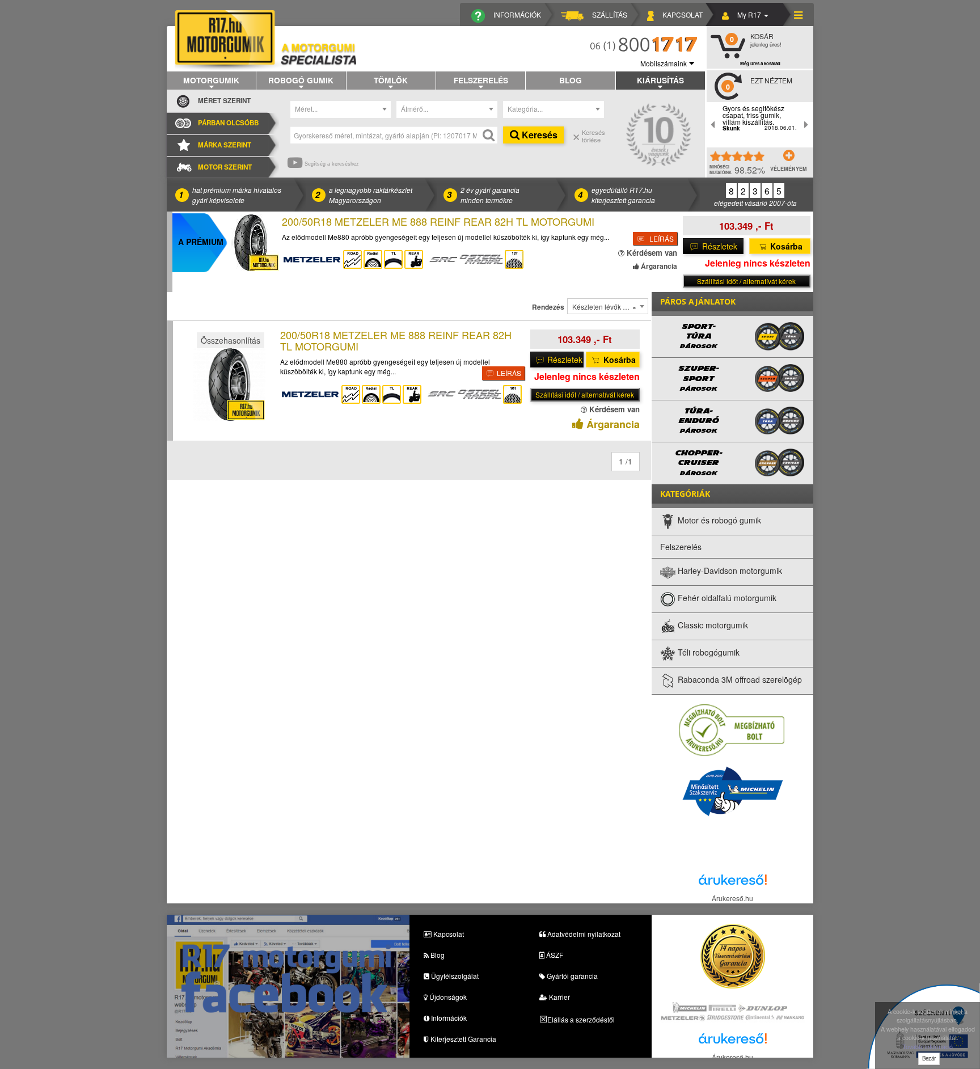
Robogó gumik (300, 80)
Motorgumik (211, 80)
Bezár (929, 1058)
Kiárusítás (660, 80)
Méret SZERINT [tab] (224, 100)
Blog (570, 80)
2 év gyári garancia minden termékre (490, 194)
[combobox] (340, 109)
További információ (927, 1046)
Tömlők (391, 80)
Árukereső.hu (732, 898)
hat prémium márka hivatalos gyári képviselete (236, 194)
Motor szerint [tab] (225, 167)
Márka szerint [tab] (224, 145)
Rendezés (548, 307)
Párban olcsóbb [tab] (228, 123)
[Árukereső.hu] (733, 883)
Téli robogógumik (707, 652)
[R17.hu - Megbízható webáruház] (731, 729)
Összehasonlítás (230, 340)
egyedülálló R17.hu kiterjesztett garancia (623, 194)
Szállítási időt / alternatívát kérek (746, 281)
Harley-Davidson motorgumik (728, 570)
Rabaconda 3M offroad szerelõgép (738, 679)
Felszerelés (481, 80)
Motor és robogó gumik (718, 520)
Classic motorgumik (711, 625)
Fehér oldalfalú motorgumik (725, 597)
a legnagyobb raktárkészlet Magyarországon (370, 194)
